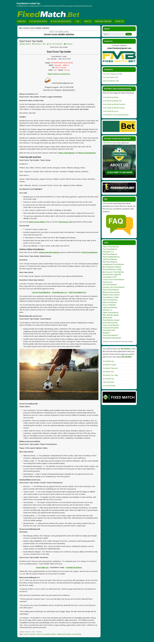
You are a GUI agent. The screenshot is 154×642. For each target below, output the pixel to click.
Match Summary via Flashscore (59, 74)
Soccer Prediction (109, 305)
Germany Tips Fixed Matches (114, 287)
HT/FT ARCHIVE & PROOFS (38, 21)
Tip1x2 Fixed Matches (111, 290)
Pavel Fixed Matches (110, 335)
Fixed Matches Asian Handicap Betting (115, 115)
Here (105, 203)
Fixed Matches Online (111, 297)
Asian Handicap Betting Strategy (113, 108)
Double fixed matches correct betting (69, 634)
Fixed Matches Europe (111, 320)
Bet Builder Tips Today (110, 375)
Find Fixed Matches (110, 285)
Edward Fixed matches (111, 295)
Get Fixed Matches (109, 77)
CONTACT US (119, 21)
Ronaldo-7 (106, 333)
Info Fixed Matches (109, 81)
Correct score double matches (46, 634)
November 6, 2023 (40, 44)
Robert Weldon (26, 44)
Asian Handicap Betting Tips (112, 101)
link (107, 209)
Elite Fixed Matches (110, 302)
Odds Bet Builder (108, 382)
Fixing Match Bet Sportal (112, 338)
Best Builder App (108, 361)
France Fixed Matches (111, 325)
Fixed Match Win (109, 330)
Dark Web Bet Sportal (111, 315)
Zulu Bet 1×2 (107, 310)
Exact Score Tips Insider (31, 41)
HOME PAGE (22, 21)
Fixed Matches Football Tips (28, 3)
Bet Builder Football (109, 365)
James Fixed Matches (111, 247)
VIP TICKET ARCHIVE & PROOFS (61, 21)
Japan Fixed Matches (110, 312)
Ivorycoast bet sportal (110, 328)
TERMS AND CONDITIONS (103, 21)
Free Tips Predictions (56, 44)
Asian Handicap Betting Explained (114, 104)
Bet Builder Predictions (110, 368)
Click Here (107, 143)
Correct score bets (29, 634)
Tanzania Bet (107, 318)
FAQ (77, 21)
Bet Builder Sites (108, 372)
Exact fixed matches (110, 323)
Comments (69, 44)
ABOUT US (87, 21)
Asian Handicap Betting (110, 97)
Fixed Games (108, 282)
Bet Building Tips (108, 379)
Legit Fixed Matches (110, 307)
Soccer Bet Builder (109, 386)
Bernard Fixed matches (111, 292)
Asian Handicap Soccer (110, 111)
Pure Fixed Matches (110, 300)
